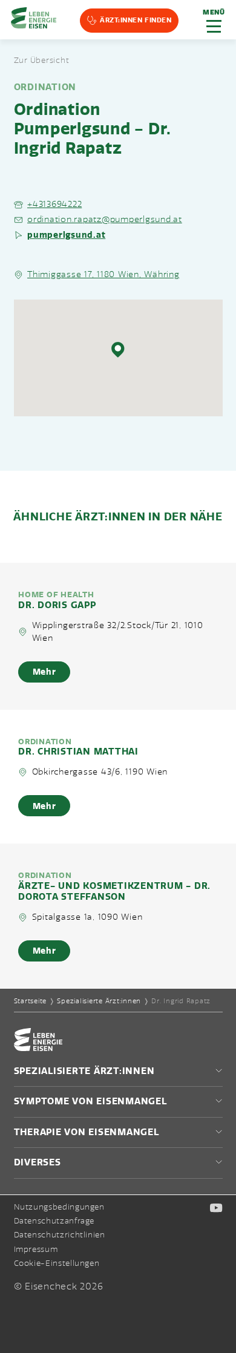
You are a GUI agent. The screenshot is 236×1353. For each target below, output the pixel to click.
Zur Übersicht (42, 60)
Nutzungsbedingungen (59, 1207)
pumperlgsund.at (66, 235)
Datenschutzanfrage (54, 1221)
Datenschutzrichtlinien (59, 1235)
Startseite (30, 1001)
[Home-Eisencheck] (38, 1048)
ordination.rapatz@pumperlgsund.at (104, 219)
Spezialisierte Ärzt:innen (99, 1001)
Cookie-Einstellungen (57, 1263)
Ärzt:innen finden (135, 20)
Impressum (36, 1249)
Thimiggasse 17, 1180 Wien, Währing (103, 274)
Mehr (44, 671)
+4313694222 (54, 204)
